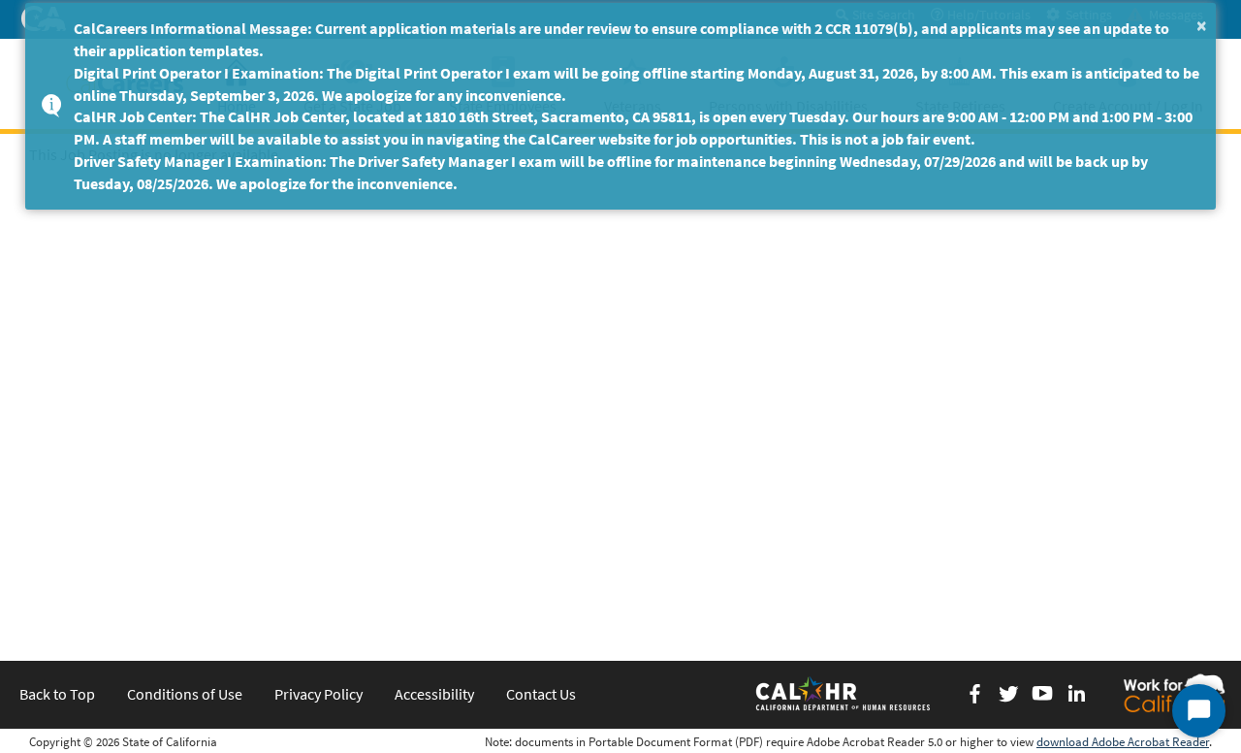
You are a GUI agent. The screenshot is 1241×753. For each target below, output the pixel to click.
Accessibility (434, 694)
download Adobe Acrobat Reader (1122, 742)
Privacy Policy (318, 694)
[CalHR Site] (844, 693)
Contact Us (541, 694)
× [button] (1201, 25)
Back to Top (57, 694)
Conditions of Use (184, 694)
